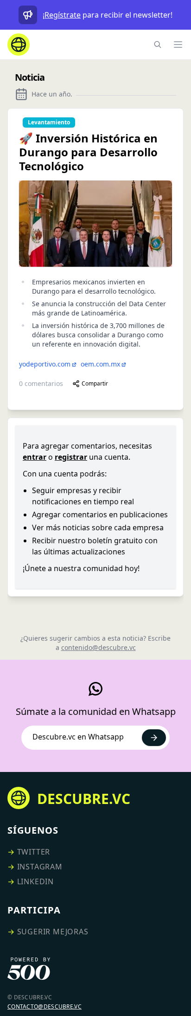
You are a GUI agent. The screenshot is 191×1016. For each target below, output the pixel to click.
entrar (34, 457)
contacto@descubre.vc (44, 1006)
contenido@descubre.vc (98, 647)
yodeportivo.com (44, 364)
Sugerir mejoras (53, 931)
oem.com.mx (100, 364)
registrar (71, 457)
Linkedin (35, 881)
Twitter (34, 852)
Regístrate (63, 15)
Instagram (40, 867)
